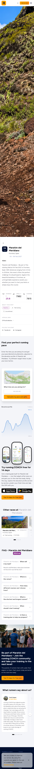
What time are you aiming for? (15, 387)
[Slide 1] (15, 539)
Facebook (7, 330)
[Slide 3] (18, 539)
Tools (21, 751)
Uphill (18, 293)
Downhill (30, 293)
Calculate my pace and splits (17, 397)
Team (20, 768)
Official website (7, 320)
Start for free (24, 3)
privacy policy (9, 765)
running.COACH (7, 751)
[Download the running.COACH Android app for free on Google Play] (24, 490)
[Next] (30, 528)
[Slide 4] (18, 734)
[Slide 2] (15, 734)
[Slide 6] (21, 734)
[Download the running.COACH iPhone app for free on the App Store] (9, 490)
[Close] (28, 760)
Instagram (18, 330)
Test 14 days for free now (12, 497)
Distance (8, 293)
